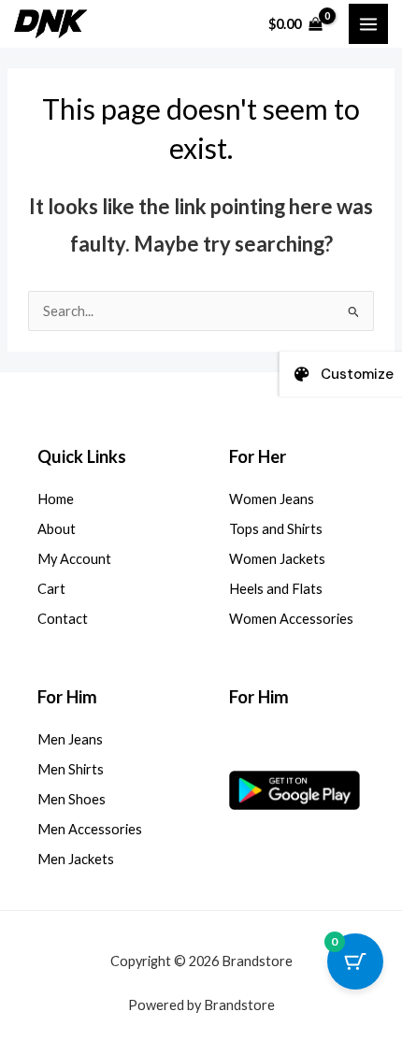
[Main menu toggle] (368, 23)
